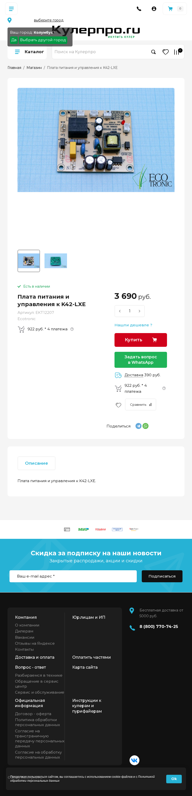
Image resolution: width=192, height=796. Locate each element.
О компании (27, 625)
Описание (36, 463)
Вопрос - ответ (30, 667)
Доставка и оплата (34, 657)
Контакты (24, 649)
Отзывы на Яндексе (35, 643)
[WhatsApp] (145, 426)
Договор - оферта (33, 713)
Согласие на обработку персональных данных (38, 755)
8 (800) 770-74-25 (159, 626)
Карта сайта (85, 667)
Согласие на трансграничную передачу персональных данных (39, 739)
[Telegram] (139, 426)
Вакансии (24, 637)
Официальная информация (30, 703)
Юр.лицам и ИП (88, 617)
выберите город (49, 20)
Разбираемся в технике (38, 675)
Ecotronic (27, 318)
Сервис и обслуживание (39, 692)
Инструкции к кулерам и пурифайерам (87, 706)
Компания (26, 617)
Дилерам (24, 631)
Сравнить (138, 404)
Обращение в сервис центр (36, 684)
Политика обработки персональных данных (37, 722)
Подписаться (162, 576)
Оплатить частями (91, 657)
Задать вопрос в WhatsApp (140, 360)
